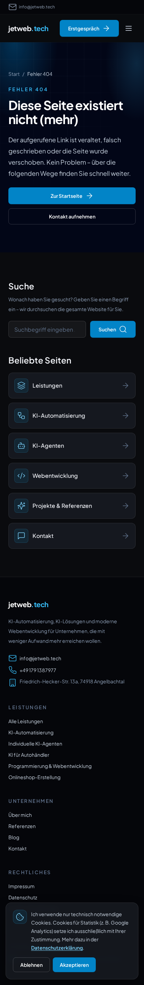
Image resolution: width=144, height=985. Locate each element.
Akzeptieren (74, 965)
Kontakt (17, 848)
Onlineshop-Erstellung (34, 777)
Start (14, 74)
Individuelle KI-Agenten (35, 743)
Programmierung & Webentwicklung (50, 766)
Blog (13, 837)
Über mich (20, 815)
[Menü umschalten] (129, 28)
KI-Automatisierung (30, 732)
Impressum (21, 886)
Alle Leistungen (25, 721)
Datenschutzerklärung (57, 947)
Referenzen (22, 826)
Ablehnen (31, 965)
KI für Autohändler (28, 755)
